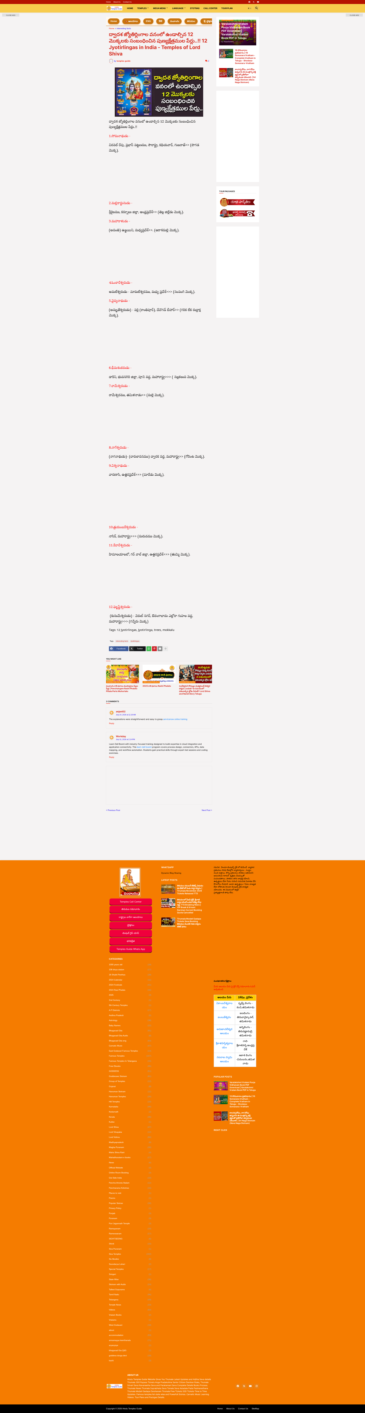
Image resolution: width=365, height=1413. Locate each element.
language (177, 8)
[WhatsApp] (148, 648)
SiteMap (255, 1408)
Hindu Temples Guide (132, 1408)
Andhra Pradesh (130, 1015)
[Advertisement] (159, 177)
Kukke (130, 1122)
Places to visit (130, 1193)
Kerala (130, 1117)
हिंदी (160, 21)
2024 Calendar (130, 980)
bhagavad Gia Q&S (130, 1350)
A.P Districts (130, 1010)
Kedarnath (130, 1112)
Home (108, 2)
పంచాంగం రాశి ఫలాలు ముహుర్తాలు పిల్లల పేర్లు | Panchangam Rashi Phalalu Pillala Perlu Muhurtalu (122, 688)
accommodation (130, 1335)
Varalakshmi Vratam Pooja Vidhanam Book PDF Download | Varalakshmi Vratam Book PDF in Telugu (243, 1086)
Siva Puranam (130, 1249)
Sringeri (130, 1274)
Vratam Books (130, 1315)
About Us (116, 2)
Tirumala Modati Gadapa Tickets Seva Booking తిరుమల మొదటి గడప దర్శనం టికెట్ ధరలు (189, 922)
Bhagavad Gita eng (130, 1041)
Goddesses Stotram (130, 1076)
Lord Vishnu (130, 1137)
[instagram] (256, 1386)
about (130, 1330)
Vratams (130, 1320)
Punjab (130, 1213)
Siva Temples (130, 1254)
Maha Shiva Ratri (130, 1152)
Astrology (130, 1020)
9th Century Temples (130, 1005)
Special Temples (130, 1269)
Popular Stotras (130, 1203)
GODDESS (130, 1071)
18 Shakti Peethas (130, 975)
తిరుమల (191, 21)
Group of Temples (130, 1081)
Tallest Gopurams (130, 1289)
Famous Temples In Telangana (130, 1061)
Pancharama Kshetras (130, 1188)
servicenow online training (175, 719)
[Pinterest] (154, 648)
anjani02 (120, 711)
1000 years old (130, 964)
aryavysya (130, 1345)
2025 (130, 995)
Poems (130, 1198)
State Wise (130, 1279)
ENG (148, 21)
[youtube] (258, 2)
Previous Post (114, 810)
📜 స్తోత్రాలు (208, 21)
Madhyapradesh (130, 1142)
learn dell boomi (144, 747)
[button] (249, 8)
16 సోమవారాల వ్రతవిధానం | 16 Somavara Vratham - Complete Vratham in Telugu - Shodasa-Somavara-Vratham (245, 56)
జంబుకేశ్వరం (224, 1017)
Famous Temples (130, 1056)
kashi (130, 1360)
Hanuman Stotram (130, 1091)
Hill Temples (130, 1101)
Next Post (206, 810)
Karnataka (130, 1106)
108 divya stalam (130, 969)
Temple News (130, 1305)
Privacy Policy (130, 1208)
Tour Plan (227, 8)
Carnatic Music (130, 1046)
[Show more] (165, 648)
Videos (130, 1310)
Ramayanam (130, 1228)
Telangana (130, 1299)
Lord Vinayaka (130, 1132)
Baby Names (130, 1025)
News (130, 1162)
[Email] (160, 648)
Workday (121, 736)
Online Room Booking (130, 1173)
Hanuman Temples (130, 1096)
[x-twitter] (254, 2)
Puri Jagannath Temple (130, 1223)
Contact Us (127, 2)
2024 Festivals (130, 985)
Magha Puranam (130, 1147)
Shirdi (130, 1244)
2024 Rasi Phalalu (130, 990)
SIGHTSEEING (130, 1239)
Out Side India (130, 1178)
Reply (111, 723)
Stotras (194, 8)
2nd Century (130, 1000)
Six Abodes (130, 1259)
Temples (142, 8)
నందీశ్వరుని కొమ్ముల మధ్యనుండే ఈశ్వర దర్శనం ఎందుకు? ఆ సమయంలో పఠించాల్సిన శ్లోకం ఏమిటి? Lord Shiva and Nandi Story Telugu (194, 690)
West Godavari (130, 1325)
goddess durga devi (130, 1355)
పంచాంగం (174, 21)
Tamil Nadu (130, 1294)
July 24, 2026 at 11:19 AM (126, 715)
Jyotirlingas (134, 641)
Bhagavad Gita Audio (130, 1035)
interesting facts (124, 28)
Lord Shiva (130, 1127)
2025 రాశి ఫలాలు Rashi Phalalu (157, 686)
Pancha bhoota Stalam (130, 1183)
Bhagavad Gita (130, 1030)
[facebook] (249, 2)
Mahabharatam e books (130, 1157)
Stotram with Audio (130, 1284)
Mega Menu (159, 8)
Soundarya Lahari (130, 1264)
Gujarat (130, 1086)
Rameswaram (130, 1233)
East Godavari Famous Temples (130, 1051)
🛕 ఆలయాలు (131, 21)
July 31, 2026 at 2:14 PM (125, 739)
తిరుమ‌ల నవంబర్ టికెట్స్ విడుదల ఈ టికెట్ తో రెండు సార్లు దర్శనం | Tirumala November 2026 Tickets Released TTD (190, 889)
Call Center (210, 8)
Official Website (130, 1168)
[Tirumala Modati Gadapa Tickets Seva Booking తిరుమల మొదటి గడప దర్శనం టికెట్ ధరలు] (168, 922)
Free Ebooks (130, 1066)
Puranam (130, 1218)
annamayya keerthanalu (130, 1340)
